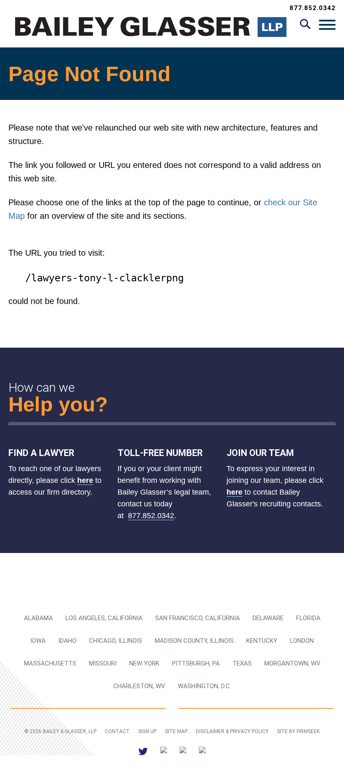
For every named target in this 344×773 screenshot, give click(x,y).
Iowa (38, 641)
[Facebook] (183, 751)
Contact (117, 731)
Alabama (38, 618)
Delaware (268, 618)
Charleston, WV (139, 686)
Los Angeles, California (104, 618)
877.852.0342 (312, 8)
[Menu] (327, 24)
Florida (308, 618)
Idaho (67, 641)
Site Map (176, 731)
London (302, 641)
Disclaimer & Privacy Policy (232, 731)
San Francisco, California (197, 618)
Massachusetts (50, 663)
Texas (242, 663)
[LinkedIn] (163, 751)
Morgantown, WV (292, 663)
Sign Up (147, 731)
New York (144, 663)
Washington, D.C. (204, 686)
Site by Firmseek (298, 731)
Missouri (103, 663)
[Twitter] (143, 751)
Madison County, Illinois (194, 641)
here (85, 480)
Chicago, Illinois (115, 641)
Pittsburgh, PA (196, 663)
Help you (51, 404)
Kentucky (261, 641)
